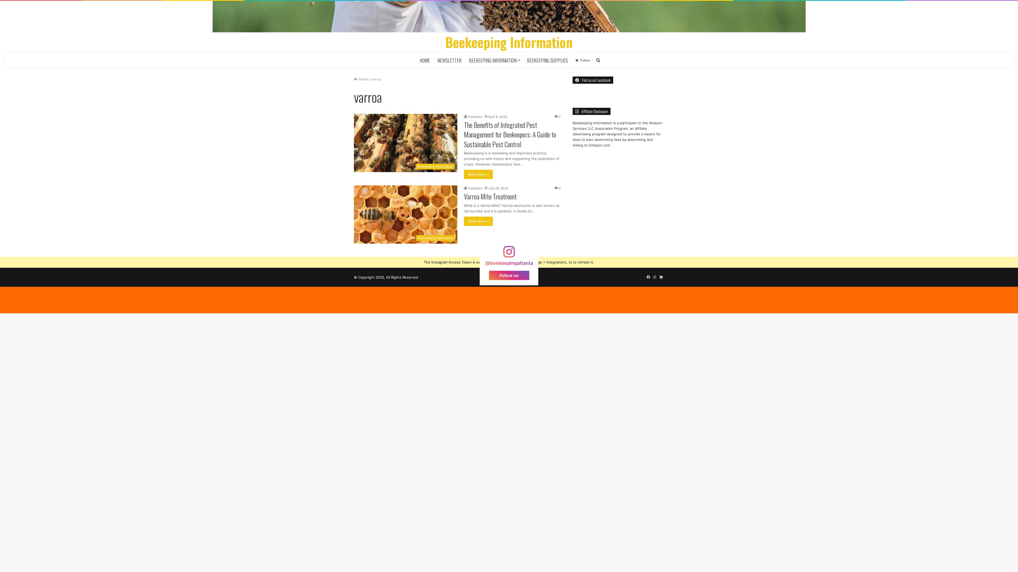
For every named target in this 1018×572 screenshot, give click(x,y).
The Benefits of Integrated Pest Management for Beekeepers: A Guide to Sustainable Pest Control (510, 134)
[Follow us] (509, 254)
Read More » (478, 174)
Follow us (509, 275)
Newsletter (449, 60)
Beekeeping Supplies (547, 60)
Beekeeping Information (493, 60)
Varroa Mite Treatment (490, 196)
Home (425, 60)
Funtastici (475, 117)
